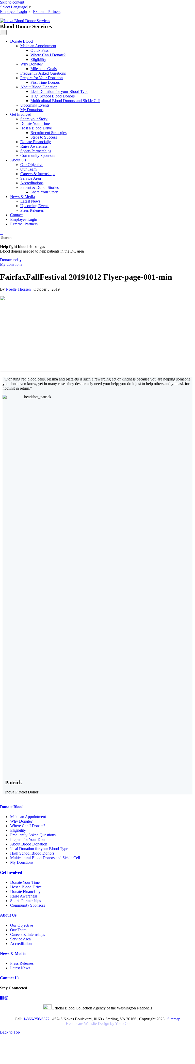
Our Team (28, 169)
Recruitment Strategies (48, 132)
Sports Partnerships (35, 151)
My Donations (31, 110)
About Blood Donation (38, 87)
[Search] (1, 232)
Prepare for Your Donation (41, 78)
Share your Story (33, 119)
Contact (16, 215)
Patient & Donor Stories (39, 187)
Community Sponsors (37, 155)
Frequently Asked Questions (43, 73)
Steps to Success (43, 137)
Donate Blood (21, 41)
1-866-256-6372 (36, 1019)
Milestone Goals (43, 68)
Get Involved (20, 114)
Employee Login (13, 11)
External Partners (46, 11)
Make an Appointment (38, 46)
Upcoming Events (34, 105)
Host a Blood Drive (36, 128)
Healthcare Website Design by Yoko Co (97, 1023)
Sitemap (173, 1019)
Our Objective (31, 164)
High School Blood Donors (52, 96)
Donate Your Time (35, 123)
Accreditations (31, 183)
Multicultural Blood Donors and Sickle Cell (65, 100)
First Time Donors (45, 82)
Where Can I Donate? (48, 55)
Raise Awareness (33, 146)
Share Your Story (44, 192)
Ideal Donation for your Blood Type (59, 91)
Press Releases (32, 210)
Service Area (30, 178)
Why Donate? (31, 64)
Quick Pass (39, 50)
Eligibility (38, 59)
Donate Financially (35, 142)
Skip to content (12, 2)
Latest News (30, 201)
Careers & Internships (37, 174)
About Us (18, 160)
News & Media (22, 196)
